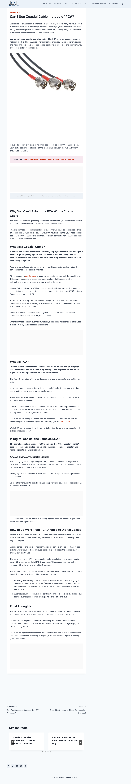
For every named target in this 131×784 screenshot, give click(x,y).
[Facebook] (8, 766)
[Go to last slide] (12, 742)
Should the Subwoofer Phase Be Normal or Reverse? (68, 709)
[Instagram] (17, 766)
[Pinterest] (25, 766)
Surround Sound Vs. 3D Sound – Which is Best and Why (65, 740)
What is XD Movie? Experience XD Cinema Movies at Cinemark (23, 740)
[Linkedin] (21, 766)
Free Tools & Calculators (52, 3)
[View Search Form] (122, 4)
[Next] (80, 742)
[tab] (42, 751)
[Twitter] (13, 766)
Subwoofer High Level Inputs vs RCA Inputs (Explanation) (49, 159)
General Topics (16, 12)
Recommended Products (75, 3)
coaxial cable (30, 276)
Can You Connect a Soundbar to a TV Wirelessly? (22, 709)
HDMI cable (65, 422)
